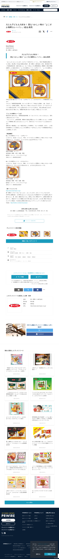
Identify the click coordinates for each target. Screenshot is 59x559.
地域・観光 (9, 9)
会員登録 (46, 5)
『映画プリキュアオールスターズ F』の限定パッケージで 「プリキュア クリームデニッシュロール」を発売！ (16, 369)
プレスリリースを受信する (35, 5)
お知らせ (35, 515)
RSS (26, 556)
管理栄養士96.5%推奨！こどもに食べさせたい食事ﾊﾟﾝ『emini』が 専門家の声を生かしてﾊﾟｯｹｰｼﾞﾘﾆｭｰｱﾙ (42, 418)
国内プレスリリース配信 (26, 515)
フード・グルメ (36, 9)
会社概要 (35, 518)
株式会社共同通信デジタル (18, 545)
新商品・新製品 (13, 248)
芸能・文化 (29, 9)
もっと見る (29, 502)
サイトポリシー (8, 554)
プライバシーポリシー (43, 544)
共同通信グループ (37, 520)
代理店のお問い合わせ (49, 518)
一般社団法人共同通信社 (18, 543)
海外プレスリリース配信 (26, 518)
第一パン (16, 16)
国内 (37, 1)
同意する (50, 554)
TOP (6, 16)
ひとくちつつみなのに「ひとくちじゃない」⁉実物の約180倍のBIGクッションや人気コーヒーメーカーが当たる (16, 468)
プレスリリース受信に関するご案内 (40, 283)
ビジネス (3, 9)
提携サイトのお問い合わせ (50, 520)
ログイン (54, 5)
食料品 (10, 16)
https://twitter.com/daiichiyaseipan (19, 202)
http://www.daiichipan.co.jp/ (38, 306)
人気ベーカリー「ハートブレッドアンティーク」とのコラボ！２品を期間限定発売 (16, 492)
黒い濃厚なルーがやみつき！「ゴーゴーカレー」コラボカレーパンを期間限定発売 (16, 443)
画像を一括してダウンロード (29, 241)
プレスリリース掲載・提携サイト (28, 527)
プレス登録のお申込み (49, 523)
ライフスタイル (21, 9)
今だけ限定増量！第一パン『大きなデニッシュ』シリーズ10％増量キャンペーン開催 (42, 443)
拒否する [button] (38, 554)
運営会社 (20, 556)
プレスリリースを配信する (22, 5)
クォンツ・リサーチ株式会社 (19, 547)
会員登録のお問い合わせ (50, 515)
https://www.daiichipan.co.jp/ (13, 190)
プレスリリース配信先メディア (27, 524)
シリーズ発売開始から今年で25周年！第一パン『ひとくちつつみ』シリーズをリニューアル (42, 468)
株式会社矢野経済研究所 (18, 549)
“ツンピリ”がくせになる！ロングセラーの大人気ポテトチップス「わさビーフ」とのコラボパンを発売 (42, 394)
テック (15, 9)
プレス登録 (20, 276)
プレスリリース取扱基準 (10, 556)
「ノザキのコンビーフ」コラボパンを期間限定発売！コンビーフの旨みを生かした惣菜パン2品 (16, 394)
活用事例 (23, 529)
